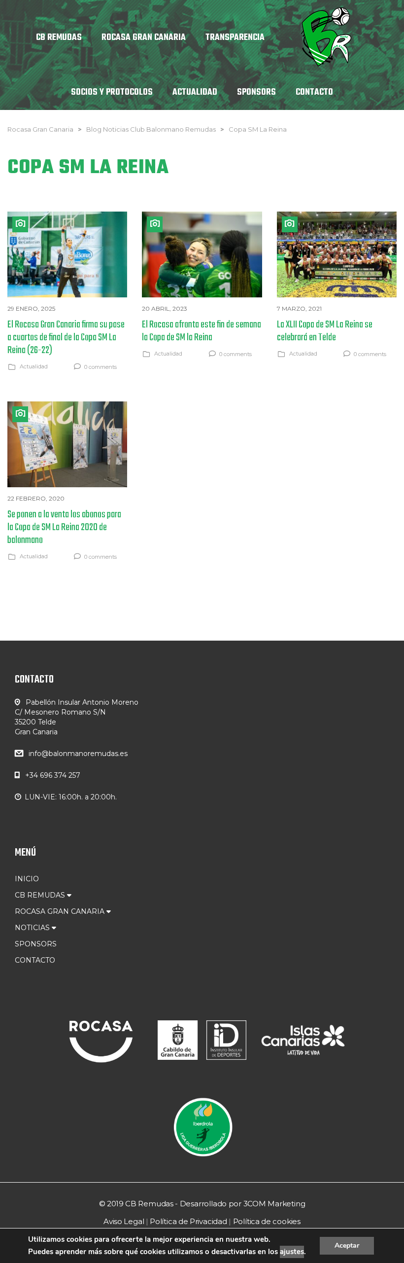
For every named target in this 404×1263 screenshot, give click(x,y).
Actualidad (34, 366)
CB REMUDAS (41, 895)
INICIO (27, 878)
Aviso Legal (123, 1221)
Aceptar (347, 1245)
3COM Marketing (274, 1203)
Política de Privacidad (188, 1221)
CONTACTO (35, 960)
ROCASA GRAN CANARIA (60, 911)
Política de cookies (267, 1221)
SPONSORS (36, 943)
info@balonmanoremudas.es (78, 753)
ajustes (292, 1252)
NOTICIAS (33, 927)
